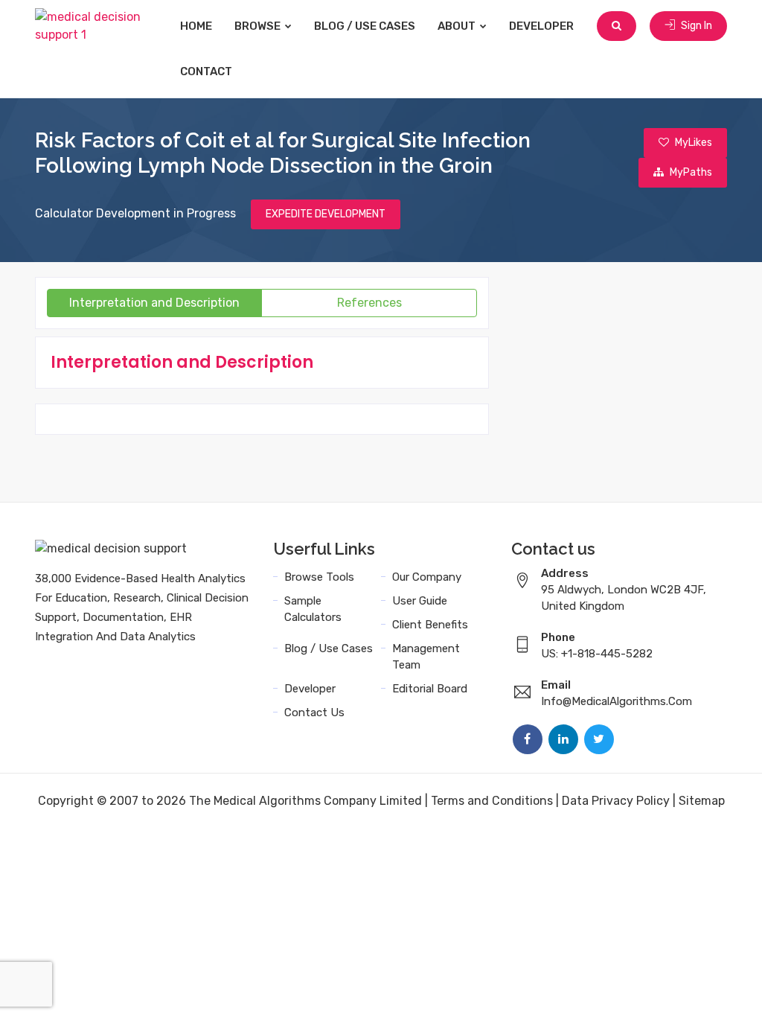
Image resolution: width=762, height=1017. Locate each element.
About (458, 26)
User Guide (419, 601)
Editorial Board (429, 688)
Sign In (695, 25)
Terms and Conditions (492, 801)
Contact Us (314, 712)
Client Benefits (430, 624)
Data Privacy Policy (616, 801)
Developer (541, 26)
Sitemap (702, 801)
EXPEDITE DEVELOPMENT (325, 214)
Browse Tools (319, 577)
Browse (258, 26)
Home (196, 26)
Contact (206, 71)
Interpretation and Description (154, 303)
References (369, 303)
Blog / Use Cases (364, 26)
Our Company (426, 577)
